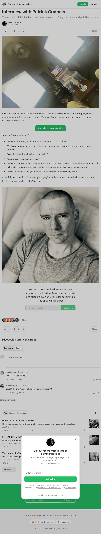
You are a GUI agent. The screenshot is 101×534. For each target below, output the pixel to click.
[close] (76, 439)
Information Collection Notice (49, 488)
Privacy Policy (70, 488)
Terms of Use (63, 485)
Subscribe (50, 479)
